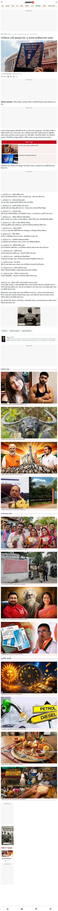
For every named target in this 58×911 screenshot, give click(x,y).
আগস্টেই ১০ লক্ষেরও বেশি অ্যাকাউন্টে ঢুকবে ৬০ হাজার (15, 549)
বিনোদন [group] (27, 6)
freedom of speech (14, 330)
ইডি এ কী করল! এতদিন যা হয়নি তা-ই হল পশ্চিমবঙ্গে (14, 584)
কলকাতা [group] (7, 6)
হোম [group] (2, 6)
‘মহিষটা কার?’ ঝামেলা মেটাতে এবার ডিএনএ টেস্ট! (13, 439)
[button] (56, 2)
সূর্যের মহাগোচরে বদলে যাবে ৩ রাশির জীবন (12, 694)
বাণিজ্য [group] (44, 6)
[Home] (29, 2)
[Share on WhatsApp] (14, 77)
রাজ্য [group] (13, 6)
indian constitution (26, 330)
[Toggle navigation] (2, 2)
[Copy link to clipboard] (16, 77)
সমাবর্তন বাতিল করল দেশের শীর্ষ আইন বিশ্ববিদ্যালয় (13, 510)
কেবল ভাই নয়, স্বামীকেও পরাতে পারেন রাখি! (12, 764)
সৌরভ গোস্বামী (6, 74)
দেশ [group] (17, 6)
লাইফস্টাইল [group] (38, 6)
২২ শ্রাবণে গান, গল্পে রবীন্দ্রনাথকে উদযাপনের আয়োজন (14, 619)
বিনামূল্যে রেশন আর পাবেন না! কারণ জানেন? (12, 654)
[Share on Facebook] (8, 77)
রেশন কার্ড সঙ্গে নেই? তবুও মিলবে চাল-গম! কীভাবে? (14, 799)
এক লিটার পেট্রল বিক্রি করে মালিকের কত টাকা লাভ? (14, 729)
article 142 (4, 330)
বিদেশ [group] (21, 6)
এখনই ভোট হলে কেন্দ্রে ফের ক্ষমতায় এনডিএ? (12, 475)
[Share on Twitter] (11, 77)
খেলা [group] (32, 6)
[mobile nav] (7, 909)
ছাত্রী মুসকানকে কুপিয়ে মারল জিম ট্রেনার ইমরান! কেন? (14, 404)
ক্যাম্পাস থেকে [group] (51, 6)
